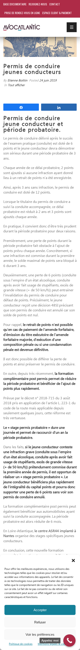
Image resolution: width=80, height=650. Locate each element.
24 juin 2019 (48, 81)
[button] (73, 560)
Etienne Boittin (17, 81)
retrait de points (38, 325)
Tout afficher (16, 85)
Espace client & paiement (57, 13)
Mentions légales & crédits (53, 644)
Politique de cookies (20, 644)
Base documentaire (14, 4)
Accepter (40, 610)
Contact (54, 4)
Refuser (40, 622)
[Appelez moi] (69, 640)
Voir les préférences (40, 634)
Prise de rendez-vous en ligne (22, 13)
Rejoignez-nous (38, 4)
